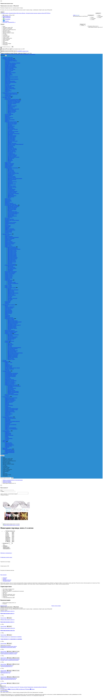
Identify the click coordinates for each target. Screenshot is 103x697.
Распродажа (5, 453)
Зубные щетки (9, 239)
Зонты (7, 363)
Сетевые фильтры (11, 189)
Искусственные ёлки (10, 451)
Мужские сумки (9, 365)
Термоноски (8, 407)
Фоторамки (8, 226)
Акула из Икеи (11, 319)
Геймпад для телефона (10, 65)
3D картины (8, 98)
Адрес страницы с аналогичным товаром (8, 493)
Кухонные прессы (11, 138)
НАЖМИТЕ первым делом (22, 51)
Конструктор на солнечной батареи (15, 352)
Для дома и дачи (6, 97)
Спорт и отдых (6, 396)
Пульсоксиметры (11, 267)
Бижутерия (5, 448)
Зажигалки (8, 118)
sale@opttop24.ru (12, 689)
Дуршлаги (10, 130)
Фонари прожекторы (12, 215)
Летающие (8, 315)
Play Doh (10, 345)
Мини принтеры (9, 74)
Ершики (10, 104)
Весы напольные (9, 236)
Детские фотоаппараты (13, 348)
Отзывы (21, 54)
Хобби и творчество (10, 341)
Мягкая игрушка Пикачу (13, 322)
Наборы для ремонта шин (13, 392)
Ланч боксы (8, 162)
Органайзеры (8, 199)
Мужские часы (9, 445)
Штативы (8, 89)
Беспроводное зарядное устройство (13, 62)
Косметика (8, 302)
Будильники (8, 115)
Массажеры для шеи (12, 254)
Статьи (5, 687)
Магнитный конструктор (13, 353)
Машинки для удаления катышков (15, 178)
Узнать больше (3, 617)
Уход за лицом (9, 286)
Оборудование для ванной (13, 108)
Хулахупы (10, 262)
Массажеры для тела (12, 253)
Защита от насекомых (10, 119)
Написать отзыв (3, 605)
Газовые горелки (11, 172)
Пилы (9, 184)
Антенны (8, 61)
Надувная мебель (9, 165)
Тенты (7, 406)
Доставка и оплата (6, 580)
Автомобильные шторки (11, 375)
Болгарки (10, 168)
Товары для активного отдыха (12, 408)
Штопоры (10, 159)
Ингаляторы (10, 266)
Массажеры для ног (12, 252)
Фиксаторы (8, 412)
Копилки (7, 120)
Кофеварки (10, 134)
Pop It (7, 305)
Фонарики (10, 216)
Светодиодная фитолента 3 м (6, 666)
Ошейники (8, 423)
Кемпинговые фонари (12, 207)
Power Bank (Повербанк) (11, 59)
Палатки (7, 404)
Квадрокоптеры (9, 312)
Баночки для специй (12, 123)
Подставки (8, 80)
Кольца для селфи (9, 70)
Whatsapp (28, 689)
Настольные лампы (12, 209)
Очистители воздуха (12, 181)
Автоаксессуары (6, 371)
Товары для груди (9, 275)
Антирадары (8, 378)
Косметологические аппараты (14, 249)
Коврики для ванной (12, 105)
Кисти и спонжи (9, 241)
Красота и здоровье (7, 234)
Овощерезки (10, 146)
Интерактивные (9, 311)
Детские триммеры (12, 337)
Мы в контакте (3, 574)
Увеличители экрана (10, 87)
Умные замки (11, 194)
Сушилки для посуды (12, 154)
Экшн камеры (8, 90)
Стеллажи (8, 218)
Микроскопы (8, 71)
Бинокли (7, 432)
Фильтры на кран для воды (13, 157)
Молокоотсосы (11, 338)
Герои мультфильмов (10, 306)
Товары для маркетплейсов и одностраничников (13, 480)
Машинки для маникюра (13, 292)
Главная (2, 54)
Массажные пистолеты (13, 257)
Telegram (32, 689)
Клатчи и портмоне (10, 368)
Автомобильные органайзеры (12, 373)
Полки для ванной (12, 109)
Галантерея (5, 361)
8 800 (76, 15)
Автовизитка (8, 372)
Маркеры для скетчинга (13, 354)
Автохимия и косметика (11, 376)
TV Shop (4, 360)
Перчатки (8, 201)
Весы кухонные (11, 128)
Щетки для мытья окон (10, 229)
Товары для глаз (9, 274)
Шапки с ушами (11, 359)
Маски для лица (9, 245)
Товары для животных (7, 417)
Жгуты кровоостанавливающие (12, 237)
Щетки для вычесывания (11, 427)
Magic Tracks (10, 344)
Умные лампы (11, 214)
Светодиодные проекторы (13, 212)
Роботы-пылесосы (9, 203)
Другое (7, 91)
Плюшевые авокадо (12, 327)
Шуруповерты (11, 196)
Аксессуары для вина (12, 122)
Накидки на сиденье (10, 383)
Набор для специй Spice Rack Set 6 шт (8, 679)
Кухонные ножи (11, 137)
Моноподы (8, 75)
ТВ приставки (9, 86)
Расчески (10, 281)
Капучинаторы (11, 132)
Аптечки (7, 235)
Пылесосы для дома (12, 187)
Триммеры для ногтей (12, 298)
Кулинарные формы (12, 135)
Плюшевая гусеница (12, 323)
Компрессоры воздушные (13, 391)
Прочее (9, 329)
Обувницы (8, 198)
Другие (9, 113)
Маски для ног (11, 290)
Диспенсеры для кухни (13, 129)
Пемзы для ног (11, 294)
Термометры (10, 269)
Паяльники (10, 182)
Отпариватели (9, 200)
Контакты (33, 54)
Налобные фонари (9, 435)
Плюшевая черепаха (12, 326)
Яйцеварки (10, 160)
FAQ (18, 687)
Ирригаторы (8, 240)
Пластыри (10, 296)
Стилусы (7, 84)
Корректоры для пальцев (13, 289)
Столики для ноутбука (10, 85)
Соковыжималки (11, 153)
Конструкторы (9, 313)
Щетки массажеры (12, 264)
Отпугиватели (9, 422)
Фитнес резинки (9, 413)
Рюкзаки (7, 369)
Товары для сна (9, 276)
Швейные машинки (12, 195)
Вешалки (7, 116)
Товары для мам (9, 333)
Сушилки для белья (12, 192)
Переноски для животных (11, 424)
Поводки (7, 425)
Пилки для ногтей (12, 295)
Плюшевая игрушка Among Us (14, 325)
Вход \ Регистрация (4, 691)
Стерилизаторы (11, 190)
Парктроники (11, 393)
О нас (30, 54)
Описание (5, 577)
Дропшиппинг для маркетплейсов (34, 687)
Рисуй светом (11, 358)
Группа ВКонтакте (21, 689)
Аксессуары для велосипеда (11, 397)
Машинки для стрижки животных (13, 421)
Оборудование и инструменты (12, 167)
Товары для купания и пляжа (12, 409)
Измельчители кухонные (13, 131)
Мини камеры (9, 73)
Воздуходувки (11, 170)
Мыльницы (10, 107)
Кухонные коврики (12, 136)
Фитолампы (8, 225)
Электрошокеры (9, 438)
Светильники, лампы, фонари (12, 205)
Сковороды (10, 152)
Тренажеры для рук (12, 261)
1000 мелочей (5, 440)
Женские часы (9, 442)
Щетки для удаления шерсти (11, 428)
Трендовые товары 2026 (8, 57)
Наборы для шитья (9, 164)
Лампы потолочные (12, 208)
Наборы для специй (12, 143)
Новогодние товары (7, 449)
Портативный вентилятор (11, 82)
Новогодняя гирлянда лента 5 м (7, 621)
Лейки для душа (11, 106)
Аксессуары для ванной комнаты (12, 99)
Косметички (8, 244)
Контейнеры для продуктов (13, 133)
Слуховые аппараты (12, 268)
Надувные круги (9, 402)
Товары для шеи (9, 277)
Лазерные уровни (11, 176)
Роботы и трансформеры (11, 332)
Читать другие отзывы (56, 605)
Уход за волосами (9, 280)
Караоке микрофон (10, 68)
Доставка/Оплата (7, 54)
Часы (4, 441)
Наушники (8, 77)
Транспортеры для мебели (13, 193)
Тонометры (10, 270)
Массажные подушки (12, 258)
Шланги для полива (10, 228)
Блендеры (10, 124)
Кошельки (8, 364)
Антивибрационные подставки (14, 100)
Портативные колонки (10, 81)
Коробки (7, 446)
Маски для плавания (10, 400)
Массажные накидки (12, 256)
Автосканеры (11, 389)
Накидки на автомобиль (11, 382)
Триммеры (8, 279)
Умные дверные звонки (10, 88)
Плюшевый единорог (12, 328)
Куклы (7, 314)
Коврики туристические (11, 399)
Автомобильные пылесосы (11, 374)
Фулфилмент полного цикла (6, 557)
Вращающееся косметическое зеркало (8, 647)
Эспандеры (8, 414)
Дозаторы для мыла (12, 103)
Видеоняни (10, 335)
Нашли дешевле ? (6, 548)
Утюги (7, 224)
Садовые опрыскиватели (11, 204)
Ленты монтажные (12, 177)
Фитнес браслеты (9, 96)
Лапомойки (8, 420)
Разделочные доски (12, 151)
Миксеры (10, 142)
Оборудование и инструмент (12, 384)
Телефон (2, 491)
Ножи (7, 436)
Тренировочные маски (10, 411)
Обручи (7, 403)
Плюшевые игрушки (10, 318)
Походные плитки (12, 185)
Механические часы (10, 444)
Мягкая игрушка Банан (13, 320)
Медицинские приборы (10, 265)
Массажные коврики (12, 255)
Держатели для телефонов (11, 380)
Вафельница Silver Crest (5, 672)
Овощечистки (11, 147)
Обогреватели (9, 166)
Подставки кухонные (12, 149)
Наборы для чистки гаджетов (12, 76)
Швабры (7, 227)
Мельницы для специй (12, 141)
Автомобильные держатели (11, 60)
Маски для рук (11, 291)
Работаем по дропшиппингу (6, 552)
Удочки (7, 437)
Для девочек (8, 308)
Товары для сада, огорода (11, 222)
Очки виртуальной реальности (12, 78)
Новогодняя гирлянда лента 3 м (7, 613)
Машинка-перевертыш (12, 356)
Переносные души (12, 183)
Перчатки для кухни (12, 148)
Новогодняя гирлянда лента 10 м (7, 630)
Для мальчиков (9, 310)
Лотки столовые (11, 139)
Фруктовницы (11, 158)
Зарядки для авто (11, 390)
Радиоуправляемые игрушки (11, 331)
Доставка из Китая (23, 687)
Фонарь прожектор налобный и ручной (8, 653)
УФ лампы (10, 299)
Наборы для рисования (13, 357)
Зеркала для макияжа (10, 238)
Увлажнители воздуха (10, 223)
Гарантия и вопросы (15, 54)
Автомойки (10, 387)
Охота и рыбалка (6, 430)
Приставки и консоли (10, 330)
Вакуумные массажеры (13, 247)
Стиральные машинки (12, 191)
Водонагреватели (9, 117)
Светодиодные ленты (12, 211)
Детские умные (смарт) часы (11, 93)
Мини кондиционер (10, 163)
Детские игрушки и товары (8, 304)
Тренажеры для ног (12, 260)
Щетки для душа (11, 112)
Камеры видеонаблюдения (11, 67)
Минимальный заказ (7, 579)
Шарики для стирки (12, 111)
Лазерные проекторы (10, 452)
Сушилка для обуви (10, 219)
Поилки (7, 426)
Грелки (9, 288)
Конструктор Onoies (12, 351)
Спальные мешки (9, 405)
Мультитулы (8, 434)
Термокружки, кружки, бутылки (12, 220)
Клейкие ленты (11, 174)
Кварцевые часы (9, 443)
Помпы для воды (11, 150)
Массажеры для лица (12, 251)
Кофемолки (10, 175)
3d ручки (10, 343)
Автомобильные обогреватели (14, 386)
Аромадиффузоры (9, 114)
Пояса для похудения (10, 273)
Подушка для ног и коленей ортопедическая (9, 660)
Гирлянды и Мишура (10, 450)
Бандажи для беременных (13, 334)
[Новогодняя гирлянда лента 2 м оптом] (16, 522)
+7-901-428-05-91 (4, 689)
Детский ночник (11, 349)
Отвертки (10, 180)
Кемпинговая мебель (10, 398)
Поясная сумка (9, 366)
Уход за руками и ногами (11, 287)
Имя (1, 490)
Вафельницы (10, 127)
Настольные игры (9, 317)
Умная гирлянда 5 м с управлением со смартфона (11, 639)
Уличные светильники (12, 213)
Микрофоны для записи (10, 72)
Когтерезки (8, 419)
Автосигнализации (12, 388)
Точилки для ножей (12, 155)
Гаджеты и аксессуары (7, 58)
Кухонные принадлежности (11, 121)
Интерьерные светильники (13, 206)
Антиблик (8, 377)
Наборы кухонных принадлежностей (15, 144)
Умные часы (8, 95)
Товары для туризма (10, 410)
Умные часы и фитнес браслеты (9, 92)
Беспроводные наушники (11, 63)
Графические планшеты (10, 66)
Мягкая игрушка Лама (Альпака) (15, 321)
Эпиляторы (8, 301)
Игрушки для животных (11, 418)
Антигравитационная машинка (14, 347)
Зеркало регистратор (10, 381)
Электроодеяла (9, 231)
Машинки (8, 316)
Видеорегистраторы (10, 379)
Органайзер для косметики (11, 271)
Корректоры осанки (10, 243)
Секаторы (10, 188)
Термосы (7, 221)
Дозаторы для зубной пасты (13, 102)
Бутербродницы (11, 126)
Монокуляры (8, 433)
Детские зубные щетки (12, 336)
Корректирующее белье (10, 242)
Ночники (10, 210)
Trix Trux (10, 346)
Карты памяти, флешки (10, 69)
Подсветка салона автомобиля (12, 394)
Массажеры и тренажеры (11, 246)
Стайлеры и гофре (12, 282)
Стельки (10, 297)
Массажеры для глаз (12, 250)
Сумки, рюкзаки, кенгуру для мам (13, 367)
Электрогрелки (9, 230)
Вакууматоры (11, 169)
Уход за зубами (9, 285)
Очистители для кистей (10, 272)
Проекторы (8, 83)
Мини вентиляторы (12, 179)
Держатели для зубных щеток (14, 101)
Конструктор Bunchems (13, 350)
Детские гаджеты (9, 307)
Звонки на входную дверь (13, 173)
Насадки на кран (11, 145)
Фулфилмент (25, 54)
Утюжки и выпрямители (13, 283)
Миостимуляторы (11, 259)
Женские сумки (9, 362)
